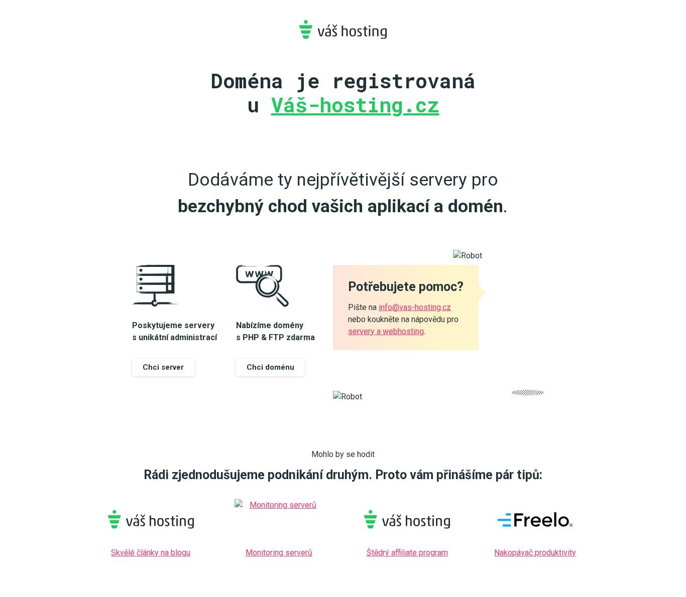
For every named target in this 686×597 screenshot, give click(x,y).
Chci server (163, 367)
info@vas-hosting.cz (415, 307)
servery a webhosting (386, 331)
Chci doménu (270, 367)
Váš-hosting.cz (343, 29)
